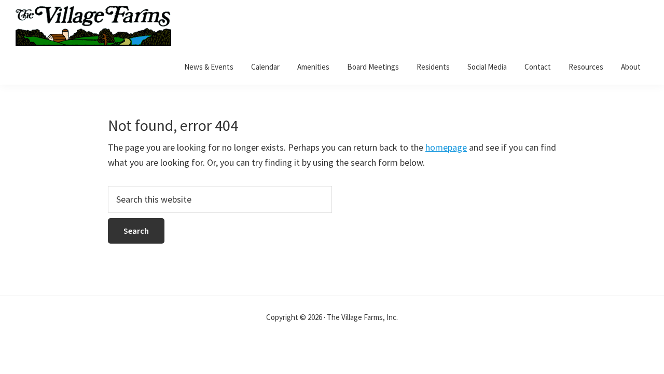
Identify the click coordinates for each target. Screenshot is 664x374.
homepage (446, 147)
